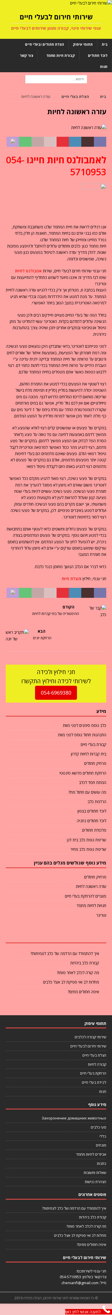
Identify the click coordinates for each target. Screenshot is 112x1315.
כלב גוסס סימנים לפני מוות (84, 725)
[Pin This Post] (63, 142)
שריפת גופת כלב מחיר (88, 849)
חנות (103, 66)
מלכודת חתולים (94, 830)
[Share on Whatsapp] (25, 142)
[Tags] (56, 934)
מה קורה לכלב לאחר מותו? (78, 972)
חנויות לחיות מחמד (91, 905)
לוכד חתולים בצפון (92, 811)
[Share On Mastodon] (13, 142)
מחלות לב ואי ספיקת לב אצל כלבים (71, 982)
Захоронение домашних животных (74, 1118)
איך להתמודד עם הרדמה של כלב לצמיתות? (64, 953)
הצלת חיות (71, 578)
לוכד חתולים (97, 55)
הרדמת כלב (97, 801)
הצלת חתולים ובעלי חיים (44, 44)
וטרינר (101, 915)
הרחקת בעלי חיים (93, 1073)
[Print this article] (38, 142)
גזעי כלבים (98, 1127)
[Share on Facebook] (100, 142)
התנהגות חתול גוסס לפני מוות (82, 734)
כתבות (101, 1163)
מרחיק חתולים (95, 763)
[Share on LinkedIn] (75, 142)
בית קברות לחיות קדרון (88, 754)
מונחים (101, 1145)
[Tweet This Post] (87, 142)
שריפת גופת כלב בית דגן (86, 840)
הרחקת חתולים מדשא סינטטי (82, 773)
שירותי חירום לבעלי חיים (88, 1046)
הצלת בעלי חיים (94, 1055)
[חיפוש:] (56, 79)
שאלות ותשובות (95, 1172)
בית (105, 44)
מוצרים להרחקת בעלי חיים (85, 896)
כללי (102, 1136)
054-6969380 (56, 692)
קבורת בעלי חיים (93, 744)
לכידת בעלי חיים (94, 1082)
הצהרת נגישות (95, 1181)
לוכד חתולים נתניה (91, 820)
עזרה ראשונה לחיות (91, 886)
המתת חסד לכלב (92, 782)
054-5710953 (70, 1276)
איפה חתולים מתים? (83, 991)
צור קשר (26, 55)
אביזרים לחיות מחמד (91, 1154)
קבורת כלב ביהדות (84, 963)
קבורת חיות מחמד (60, 55)
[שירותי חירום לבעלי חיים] (91, 3)
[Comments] (22, 934)
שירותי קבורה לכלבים (90, 1036)
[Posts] (89, 934)
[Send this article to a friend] (50, 142)
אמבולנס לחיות (28, 271)
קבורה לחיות (97, 1064)
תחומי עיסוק (83, 44)
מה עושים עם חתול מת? (87, 792)
